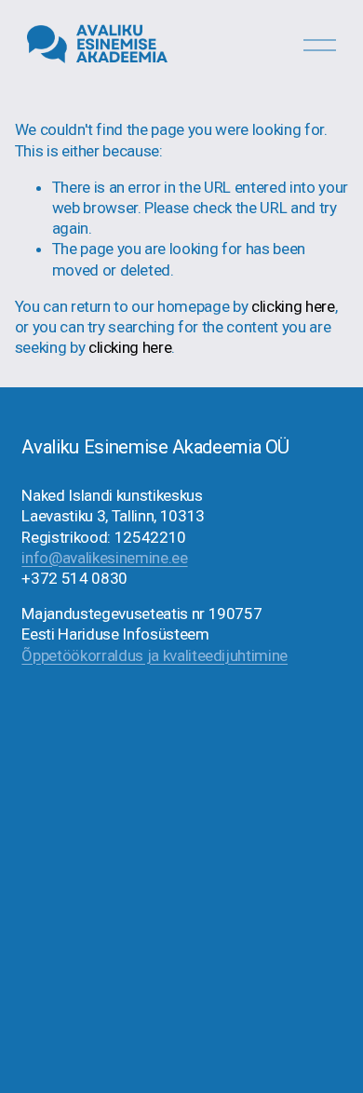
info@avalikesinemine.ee (104, 557)
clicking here (293, 306)
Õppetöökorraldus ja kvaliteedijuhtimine (154, 655)
